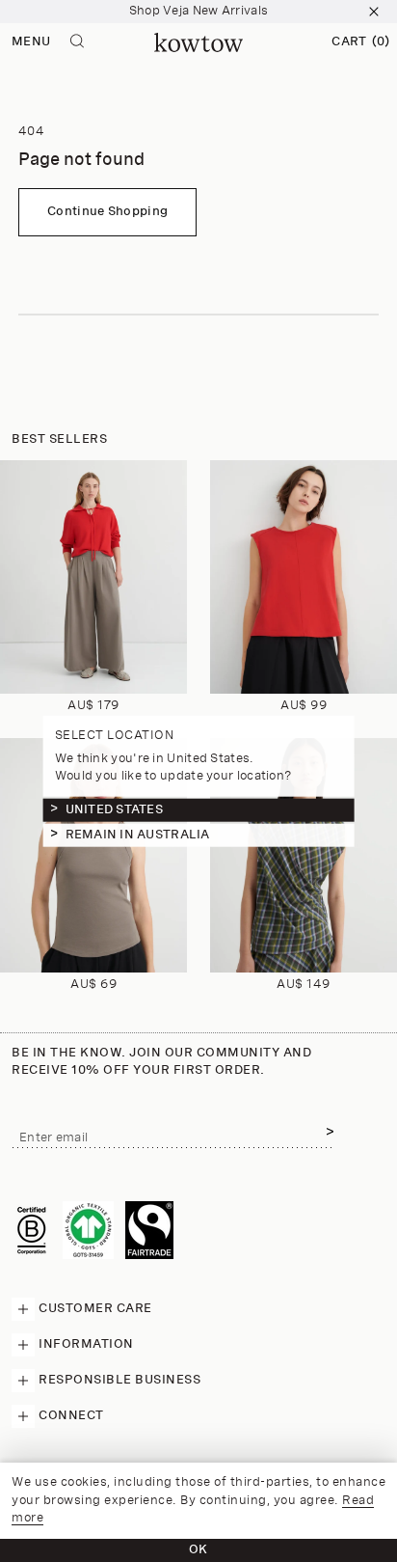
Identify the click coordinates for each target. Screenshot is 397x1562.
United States (114, 810)
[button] (360, 42)
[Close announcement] (373, 11)
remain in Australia (138, 835)
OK (198, 1550)
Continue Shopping (107, 212)
